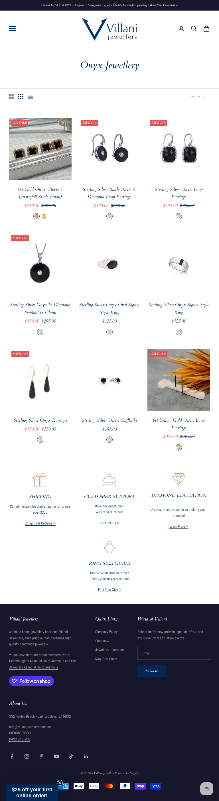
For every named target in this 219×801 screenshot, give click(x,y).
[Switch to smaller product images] (20, 96)
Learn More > (178, 526)
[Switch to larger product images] (11, 96)
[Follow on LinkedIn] (86, 756)
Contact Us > (109, 522)
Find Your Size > (109, 589)
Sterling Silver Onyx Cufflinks (109, 420)
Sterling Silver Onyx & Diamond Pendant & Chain (40, 309)
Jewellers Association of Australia (33, 667)
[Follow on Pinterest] (41, 756)
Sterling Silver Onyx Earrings (40, 420)
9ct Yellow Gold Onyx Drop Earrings (179, 424)
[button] (32, 792)
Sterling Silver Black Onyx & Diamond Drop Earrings (109, 193)
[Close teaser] (60, 783)
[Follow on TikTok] (71, 756)
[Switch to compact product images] (30, 96)
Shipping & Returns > (40, 523)
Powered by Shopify (127, 773)
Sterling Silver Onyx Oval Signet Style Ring (109, 309)
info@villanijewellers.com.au (30, 726)
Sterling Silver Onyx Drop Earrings (179, 193)
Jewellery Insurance (109, 649)
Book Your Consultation (164, 5)
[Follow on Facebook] (12, 756)
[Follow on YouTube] (56, 756)
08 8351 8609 (63, 5)
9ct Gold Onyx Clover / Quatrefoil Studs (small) (40, 193)
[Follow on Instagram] (27, 756)
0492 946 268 (19, 739)
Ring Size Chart (106, 658)
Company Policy (106, 631)
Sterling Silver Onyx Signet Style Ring (179, 309)
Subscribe (152, 671)
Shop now (102, 640)
